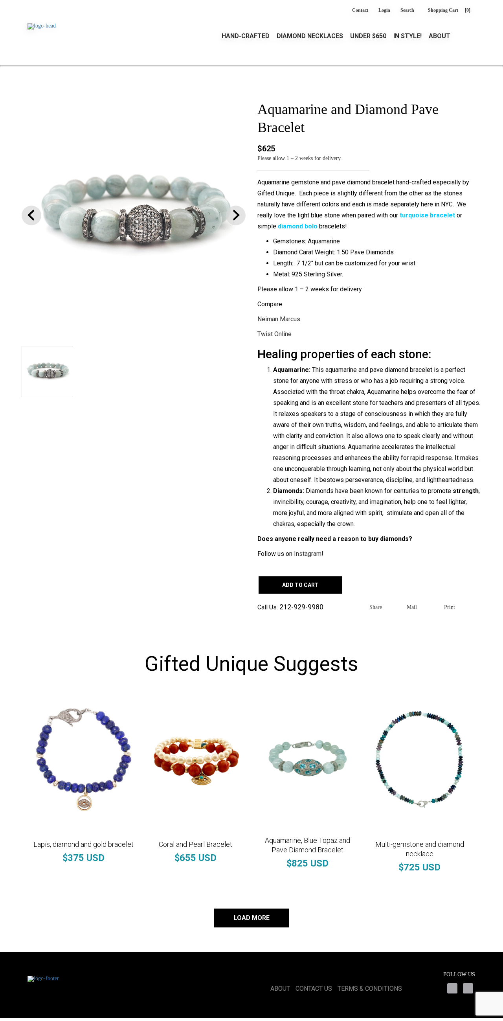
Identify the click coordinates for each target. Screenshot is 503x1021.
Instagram (307, 553)
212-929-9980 (301, 607)
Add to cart (300, 585)
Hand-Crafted (246, 36)
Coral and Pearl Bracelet (195, 844)
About (439, 36)
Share (375, 607)
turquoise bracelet (427, 215)
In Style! (407, 36)
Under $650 (368, 36)
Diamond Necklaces (310, 36)
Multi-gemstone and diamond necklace (419, 849)
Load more (252, 918)
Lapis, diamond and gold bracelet (83, 844)
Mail (412, 607)
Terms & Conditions (370, 989)
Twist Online (274, 334)
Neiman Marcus (278, 319)
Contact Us (314, 989)
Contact (360, 10)
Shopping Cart (449, 10)
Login (384, 10)
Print (449, 607)
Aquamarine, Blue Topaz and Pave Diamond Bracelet (307, 845)
